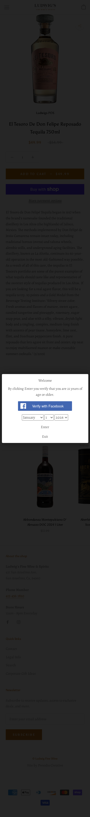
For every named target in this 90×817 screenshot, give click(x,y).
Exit (45, 436)
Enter (45, 427)
